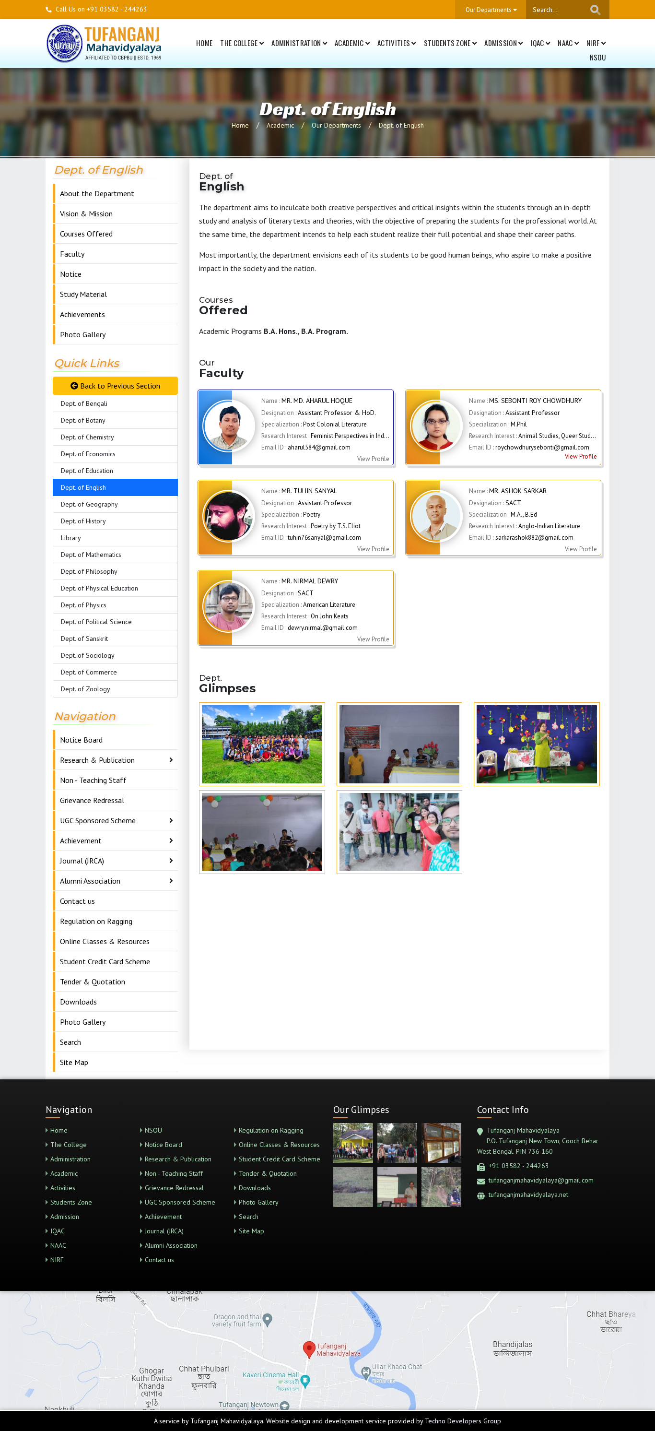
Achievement (81, 840)
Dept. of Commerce (89, 672)
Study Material (83, 294)
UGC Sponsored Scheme (98, 820)
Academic (350, 42)
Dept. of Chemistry (87, 437)
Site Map (74, 1062)
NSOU (598, 57)
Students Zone (448, 42)
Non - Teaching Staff (93, 780)
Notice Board (81, 740)
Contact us (77, 901)
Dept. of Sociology (88, 655)
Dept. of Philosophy (89, 571)
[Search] (595, 10)
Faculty (72, 254)
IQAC (538, 42)
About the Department (97, 193)
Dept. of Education (87, 470)
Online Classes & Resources (105, 941)
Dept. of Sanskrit (84, 638)
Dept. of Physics (83, 605)
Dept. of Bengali (84, 403)
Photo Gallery (82, 334)
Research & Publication (97, 760)
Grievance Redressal (92, 800)
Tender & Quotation (92, 981)
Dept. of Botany (83, 420)
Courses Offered (86, 233)
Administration (297, 42)
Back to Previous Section (119, 385)
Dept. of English (401, 125)
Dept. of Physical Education (99, 588)
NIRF (593, 42)
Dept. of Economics (88, 453)
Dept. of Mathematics (91, 554)
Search (70, 1042)
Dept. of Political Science (96, 621)
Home (204, 42)
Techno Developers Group (463, 1421)
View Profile (581, 456)
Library (71, 537)
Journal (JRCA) (82, 860)
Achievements (82, 314)
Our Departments (336, 125)
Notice (71, 274)
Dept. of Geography (89, 504)
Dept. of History (83, 521)
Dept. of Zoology (85, 689)
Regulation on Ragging (96, 921)
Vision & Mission (86, 213)
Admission (501, 42)
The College (239, 42)
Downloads (78, 1001)
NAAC (566, 42)
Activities (394, 42)
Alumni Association (90, 881)
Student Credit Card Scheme (105, 961)
